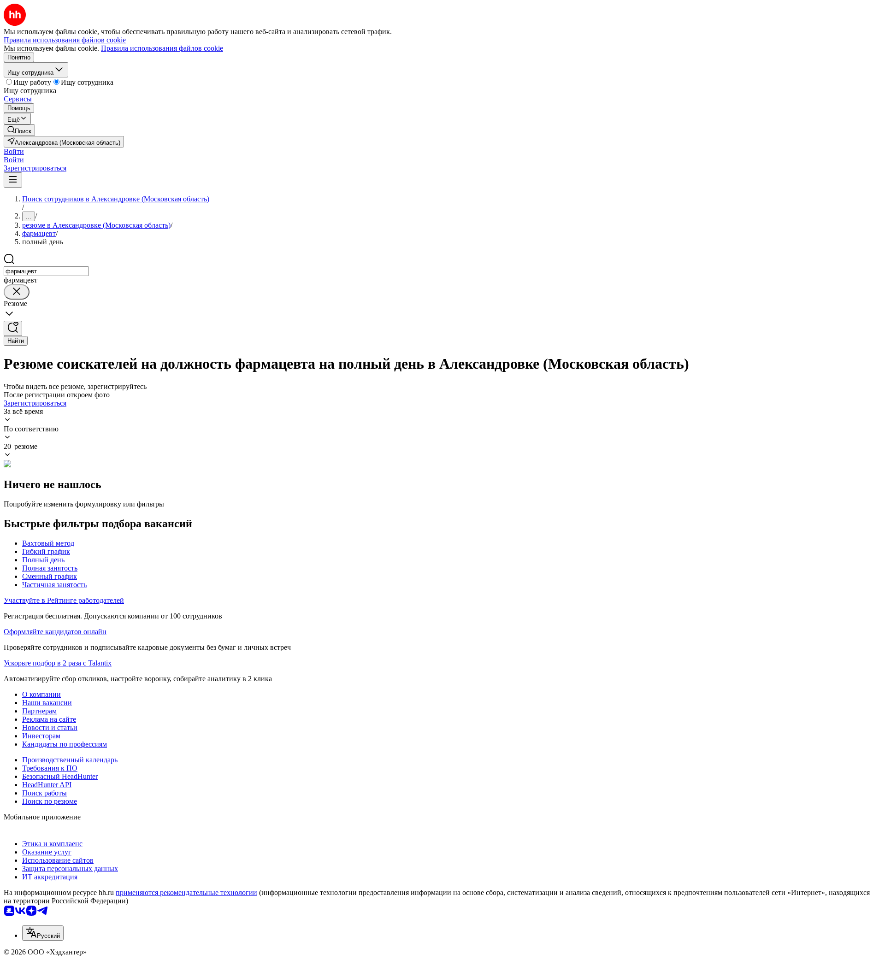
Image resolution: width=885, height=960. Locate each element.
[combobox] (46, 271)
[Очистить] (17, 292)
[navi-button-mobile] (13, 180)
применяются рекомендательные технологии (186, 892)
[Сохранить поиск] (13, 328)
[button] (14, 151)
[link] (19, 130)
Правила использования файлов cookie (162, 48)
